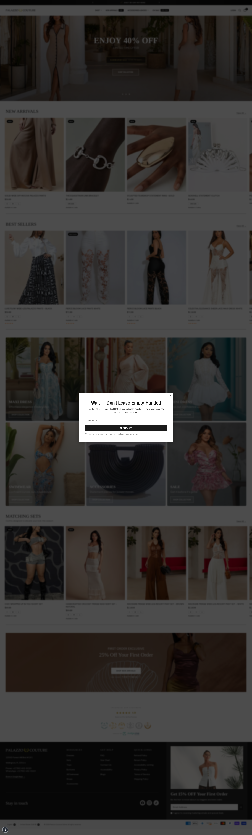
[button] (5, 830)
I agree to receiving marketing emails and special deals (113, 434)
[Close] (170, 396)
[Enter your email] (126, 428)
